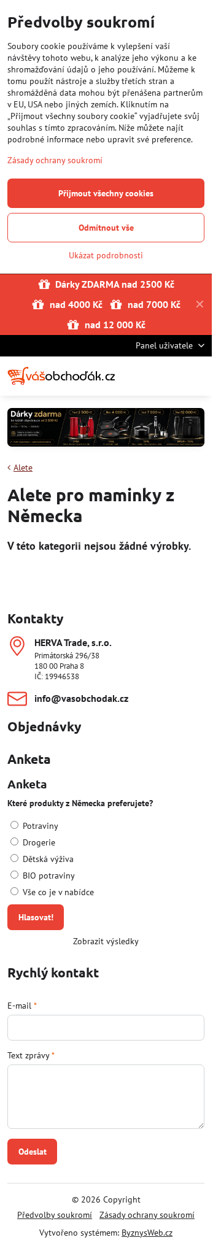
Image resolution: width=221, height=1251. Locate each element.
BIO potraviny (47, 875)
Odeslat (32, 1151)
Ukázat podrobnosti (106, 255)
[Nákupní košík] (167, 376)
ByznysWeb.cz (147, 1232)
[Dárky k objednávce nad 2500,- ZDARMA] (105, 429)
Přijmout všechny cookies (105, 193)
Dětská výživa (47, 858)
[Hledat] (138, 376)
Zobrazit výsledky (106, 941)
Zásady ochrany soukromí (147, 1214)
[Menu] (197, 376)
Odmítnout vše (106, 227)
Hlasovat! (35, 917)
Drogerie (37, 842)
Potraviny (39, 825)
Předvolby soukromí (54, 1214)
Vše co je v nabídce (57, 892)
